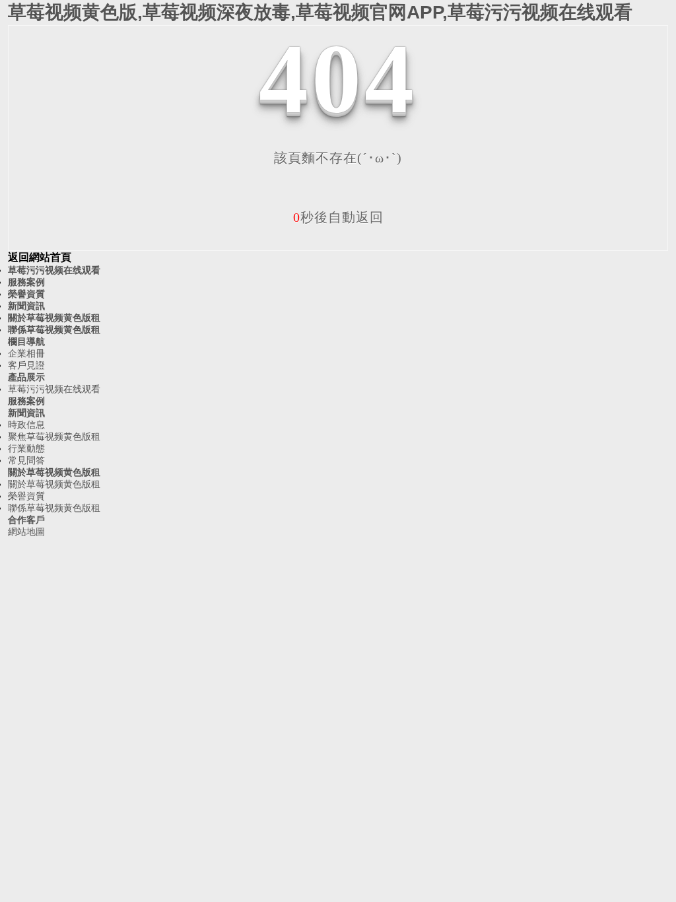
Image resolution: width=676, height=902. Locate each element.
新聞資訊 (26, 305)
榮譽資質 (26, 294)
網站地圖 (26, 531)
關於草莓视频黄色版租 (54, 317)
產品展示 (26, 377)
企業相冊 (26, 353)
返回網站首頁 (39, 257)
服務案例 (26, 282)
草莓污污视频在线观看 (54, 270)
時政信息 (26, 424)
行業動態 (26, 448)
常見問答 (26, 460)
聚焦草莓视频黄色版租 (54, 436)
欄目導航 (26, 341)
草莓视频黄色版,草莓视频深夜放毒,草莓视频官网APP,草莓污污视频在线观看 (320, 12)
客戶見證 (26, 365)
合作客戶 (26, 519)
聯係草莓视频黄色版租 (54, 329)
